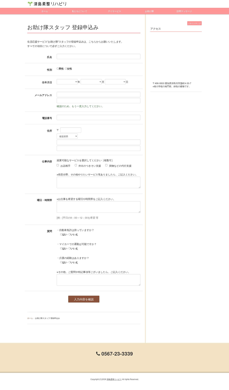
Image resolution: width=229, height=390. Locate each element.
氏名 (49, 57)
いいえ (74, 234)
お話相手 (65, 165)
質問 (49, 231)
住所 (49, 130)
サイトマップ (195, 23)
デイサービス (114, 11)
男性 (61, 68)
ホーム (44, 11)
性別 (49, 69)
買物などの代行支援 (119, 165)
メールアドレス (43, 95)
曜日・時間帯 (44, 200)
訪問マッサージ (184, 11)
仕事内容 (47, 161)
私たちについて (79, 11)
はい (64, 234)
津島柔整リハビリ (114, 379)
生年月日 (47, 82)
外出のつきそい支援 (89, 165)
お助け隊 (149, 11)
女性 (69, 68)
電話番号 (47, 118)
